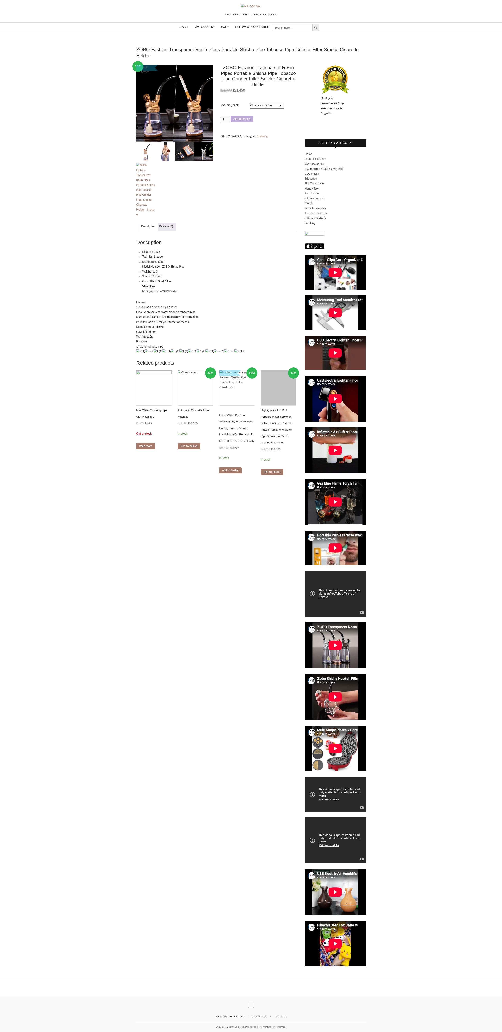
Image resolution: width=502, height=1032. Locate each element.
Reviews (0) (166, 226)
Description (148, 226)
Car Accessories (314, 164)
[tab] (148, 227)
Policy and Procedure (230, 1016)
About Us (280, 1016)
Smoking (262, 136)
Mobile (309, 203)
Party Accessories (315, 208)
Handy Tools (312, 188)
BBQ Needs (312, 174)
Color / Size (230, 105)
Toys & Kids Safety (316, 213)
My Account (205, 27)
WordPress (280, 1027)
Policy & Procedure (252, 27)
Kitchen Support (315, 198)
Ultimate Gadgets (315, 218)
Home (184, 27)
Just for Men (312, 193)
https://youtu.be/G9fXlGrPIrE (159, 291)
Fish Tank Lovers (314, 183)
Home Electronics (315, 159)
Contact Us (259, 1016)
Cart (225, 27)
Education (311, 178)
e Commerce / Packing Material (324, 169)
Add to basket (241, 119)
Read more (145, 446)
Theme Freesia (250, 1027)
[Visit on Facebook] (313, 128)
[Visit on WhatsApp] (307, 128)
